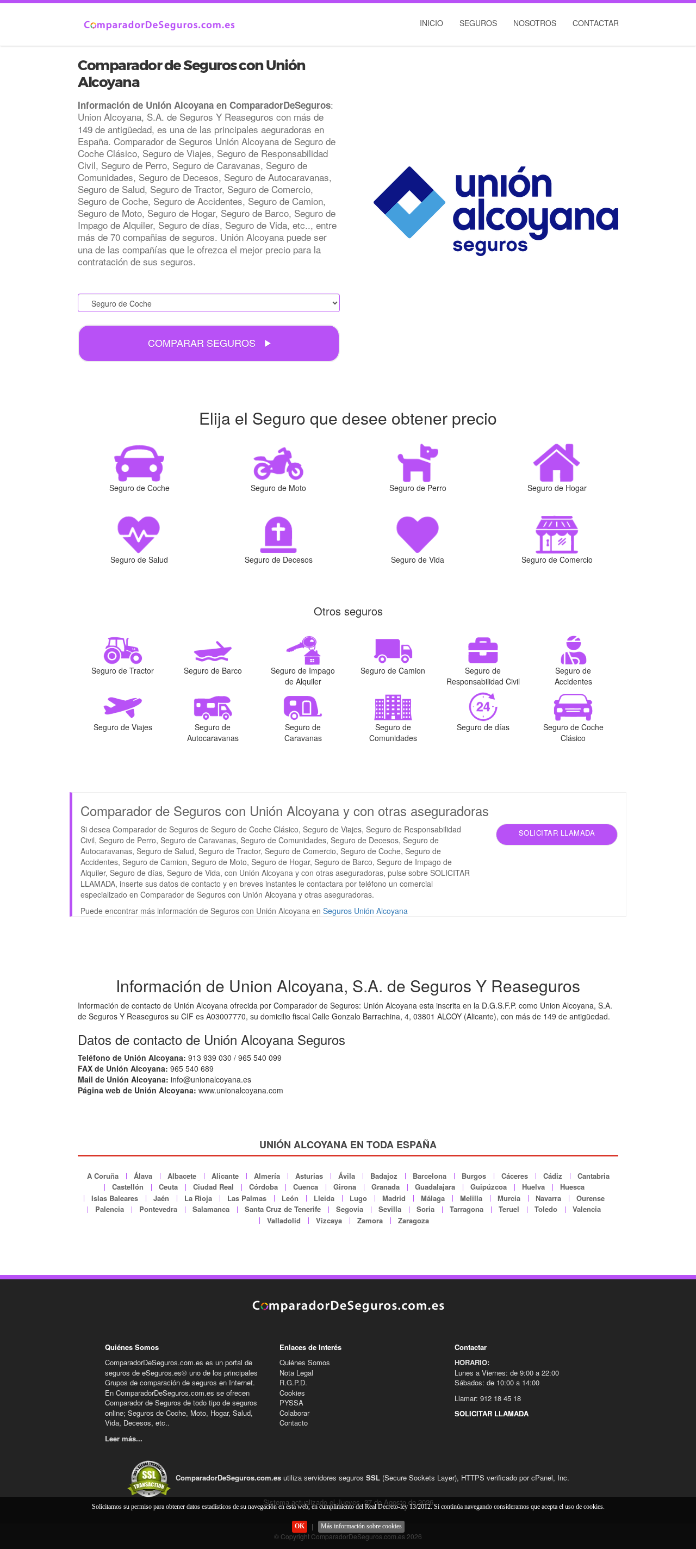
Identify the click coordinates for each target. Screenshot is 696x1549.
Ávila (346, 1176)
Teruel (509, 1209)
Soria (425, 1209)
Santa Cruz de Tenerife (283, 1209)
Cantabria (593, 1176)
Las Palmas (246, 1198)
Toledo (546, 1209)
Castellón (128, 1186)
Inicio (431, 22)
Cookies (292, 1393)
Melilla (471, 1198)
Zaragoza (413, 1220)
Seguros (478, 22)
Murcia (509, 1198)
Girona (344, 1186)
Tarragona (466, 1209)
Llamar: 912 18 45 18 (488, 1398)
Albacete (181, 1176)
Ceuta (168, 1186)
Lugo (358, 1198)
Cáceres (514, 1176)
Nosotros (534, 22)
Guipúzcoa (488, 1186)
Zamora (370, 1220)
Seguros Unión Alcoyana (365, 910)
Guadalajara (435, 1186)
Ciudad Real (213, 1186)
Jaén (161, 1198)
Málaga (433, 1198)
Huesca (572, 1186)
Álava (143, 1176)
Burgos (474, 1176)
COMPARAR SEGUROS (203, 342)
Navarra (548, 1198)
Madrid (394, 1198)
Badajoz (383, 1176)
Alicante (225, 1176)
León (290, 1198)
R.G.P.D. (293, 1382)
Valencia (587, 1209)
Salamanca (210, 1209)
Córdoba (263, 1186)
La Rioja (198, 1198)
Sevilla (389, 1209)
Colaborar (294, 1413)
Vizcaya (329, 1220)
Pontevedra (158, 1209)
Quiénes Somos (304, 1362)
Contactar (596, 22)
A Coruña (103, 1176)
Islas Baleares (114, 1198)
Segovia (349, 1209)
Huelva (533, 1186)
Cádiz (552, 1176)
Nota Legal (296, 1372)
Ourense (590, 1198)
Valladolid (284, 1220)
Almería (267, 1176)
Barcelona (429, 1176)
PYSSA (291, 1402)
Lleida (324, 1198)
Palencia (109, 1209)
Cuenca (305, 1186)
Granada (385, 1186)
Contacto (293, 1422)
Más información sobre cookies (361, 1526)
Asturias (309, 1176)
